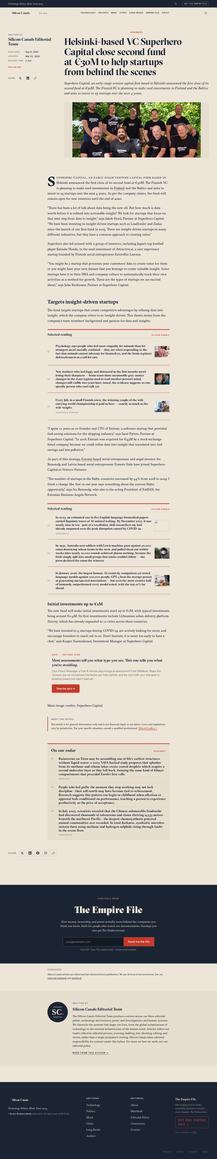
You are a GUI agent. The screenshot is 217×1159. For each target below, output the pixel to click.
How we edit (14, 67)
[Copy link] (35, 78)
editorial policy (81, 1045)
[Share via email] (46, 853)
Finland (119, 188)
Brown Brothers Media (21, 1113)
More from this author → (90, 1052)
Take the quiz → (65, 688)
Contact (135, 1129)
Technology (88, 13)
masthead (76, 978)
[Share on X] (20, 78)
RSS (194, 1132)
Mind (114, 13)
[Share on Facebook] (38, 853)
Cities (123, 13)
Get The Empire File (195, 4)
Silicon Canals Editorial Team (29, 42)
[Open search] (206, 13)
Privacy (167, 1152)
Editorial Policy (140, 1117)
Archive (91, 1136)
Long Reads (136, 13)
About (166, 13)
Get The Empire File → (192, 1122)
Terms (180, 1152)
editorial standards (57, 978)
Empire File (152, 13)
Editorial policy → (147, 728)
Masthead (136, 1111)
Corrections (138, 1123)
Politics (103, 13)
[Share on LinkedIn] (28, 78)
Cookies (193, 1152)
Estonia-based (91, 459)
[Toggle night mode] (176, 4)
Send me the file (139, 941)
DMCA (205, 1152)
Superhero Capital (71, 177)
